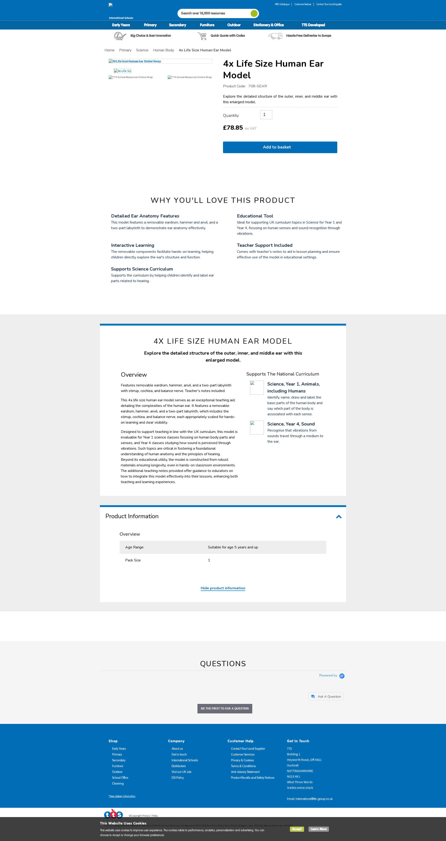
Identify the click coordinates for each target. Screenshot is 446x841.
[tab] (326, 696)
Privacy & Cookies (242, 760)
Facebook (311, 816)
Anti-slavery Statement (245, 772)
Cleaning (118, 783)
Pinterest (329, 816)
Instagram (338, 816)
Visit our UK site (181, 772)
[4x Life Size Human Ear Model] (160, 61)
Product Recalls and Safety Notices (252, 778)
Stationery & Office (268, 25)
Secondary (177, 25)
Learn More (319, 829)
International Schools (185, 760)
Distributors (179, 766)
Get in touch (179, 754)
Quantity (231, 115)
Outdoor (234, 25)
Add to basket (278, 147)
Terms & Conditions (243, 766)
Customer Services (303, 4)
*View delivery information (122, 796)
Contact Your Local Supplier (329, 4)
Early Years (121, 25)
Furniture (207, 25)
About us (177, 749)
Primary (150, 25)
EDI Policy (178, 778)
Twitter (320, 816)
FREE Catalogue (282, 4)
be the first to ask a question (225, 708)
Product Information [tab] (132, 516)
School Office (120, 778)
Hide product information (223, 588)
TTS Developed (313, 25)
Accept (297, 829)
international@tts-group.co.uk (314, 799)
